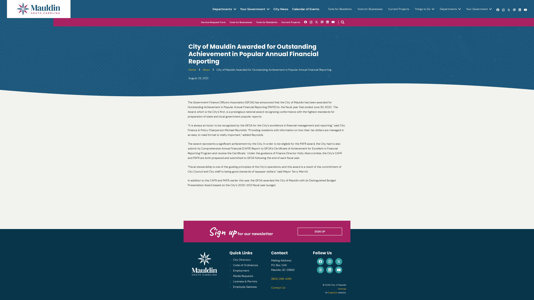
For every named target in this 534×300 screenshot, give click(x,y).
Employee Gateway (245, 287)
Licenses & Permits (245, 281)
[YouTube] (525, 9)
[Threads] (514, 9)
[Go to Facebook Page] (320, 261)
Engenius (332, 292)
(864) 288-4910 (281, 279)
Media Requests (243, 276)
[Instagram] (503, 10)
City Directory (242, 260)
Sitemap (342, 288)
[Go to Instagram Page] (329, 261)
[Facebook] (497, 9)
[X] (508, 9)
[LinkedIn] (520, 9)
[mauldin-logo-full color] (38, 9)
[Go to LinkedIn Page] (329, 270)
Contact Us (278, 287)
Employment (241, 270)
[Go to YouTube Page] (339, 270)
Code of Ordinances (245, 265)
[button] (342, 22)
